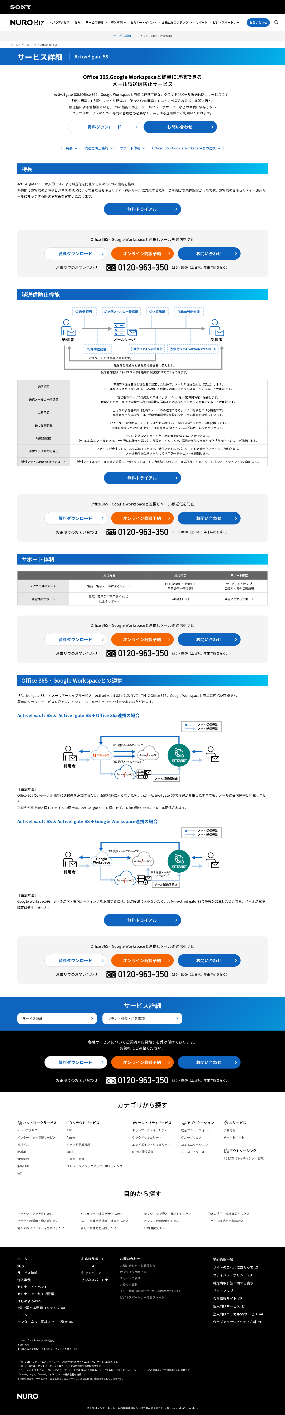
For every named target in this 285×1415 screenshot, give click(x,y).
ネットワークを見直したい (35, 1214)
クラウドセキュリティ (146, 1137)
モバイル (23, 1144)
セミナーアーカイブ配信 (35, 1293)
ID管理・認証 (75, 1159)
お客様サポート (93, 1258)
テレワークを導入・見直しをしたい (168, 1214)
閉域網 (21, 1152)
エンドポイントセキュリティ (151, 1144)
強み (77, 22)
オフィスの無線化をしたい (162, 1221)
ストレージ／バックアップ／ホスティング (94, 1166)
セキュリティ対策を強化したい (101, 1214)
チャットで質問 (130, 1278)
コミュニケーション (194, 1144)
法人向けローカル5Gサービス (235, 1313)
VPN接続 (23, 1159)
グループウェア (191, 1137)
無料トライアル (142, 209)
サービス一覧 (29, 44)
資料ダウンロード (104, 127)
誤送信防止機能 (96, 148)
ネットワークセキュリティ (149, 1130)
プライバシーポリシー (230, 1274)
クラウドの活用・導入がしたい (38, 1221)
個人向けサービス (226, 1306)
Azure (71, 1137)
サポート (202, 22)
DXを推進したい (155, 1228)
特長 (69, 148)
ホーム (14, 44)
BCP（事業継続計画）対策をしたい (104, 1221)
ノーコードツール (193, 1152)
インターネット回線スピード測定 (42, 1321)
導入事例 (117, 22)
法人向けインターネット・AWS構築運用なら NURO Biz (119, 1408)
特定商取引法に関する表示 (233, 1282)
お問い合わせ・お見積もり (137, 1265)
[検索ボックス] (276, 22)
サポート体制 (130, 148)
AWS (70, 1130)
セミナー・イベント (143, 22)
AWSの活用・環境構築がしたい (228, 1214)
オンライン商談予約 (142, 253)
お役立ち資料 (129, 1284)
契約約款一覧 (223, 1259)
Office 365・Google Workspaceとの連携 (184, 148)
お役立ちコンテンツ (175, 22)
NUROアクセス (59, 22)
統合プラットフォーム (196, 1130)
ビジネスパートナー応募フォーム (142, 1297)
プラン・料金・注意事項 (155, 36)
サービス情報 (94, 22)
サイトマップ (223, 1290)
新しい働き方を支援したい (98, 1228)
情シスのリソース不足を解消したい (40, 1228)
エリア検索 (150, 1291)
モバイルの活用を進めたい (225, 1221)
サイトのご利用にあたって (233, 1267)
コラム (22, 1314)
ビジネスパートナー (226, 22)
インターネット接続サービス (36, 1137)
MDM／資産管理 (143, 1152)
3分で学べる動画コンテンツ (38, 1307)
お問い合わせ (179, 127)
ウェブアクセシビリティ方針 (234, 1321)
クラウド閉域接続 (78, 1144)
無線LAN (23, 1166)
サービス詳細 (122, 36)
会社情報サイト (225, 1298)
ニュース (88, 1265)
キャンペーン (91, 1272)
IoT (19, 1173)
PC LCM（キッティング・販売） (245, 1158)
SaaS (70, 1152)
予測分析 (230, 1130)
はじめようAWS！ (31, 1300)
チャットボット (234, 1137)
